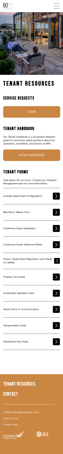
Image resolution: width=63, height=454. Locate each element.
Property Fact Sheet (14, 277)
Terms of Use (10, 418)
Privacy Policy (10, 424)
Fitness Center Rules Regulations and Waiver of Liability (27, 260)
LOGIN (31, 112)
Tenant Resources (19, 384)
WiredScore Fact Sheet (15, 341)
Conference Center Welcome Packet (22, 244)
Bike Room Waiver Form (16, 212)
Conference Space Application (19, 228)
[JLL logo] (45, 435)
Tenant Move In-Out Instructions (21, 309)
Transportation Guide (14, 325)
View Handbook (32, 155)
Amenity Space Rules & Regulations (22, 196)
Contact (10, 394)
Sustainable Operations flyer (18, 293)
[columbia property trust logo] (16, 435)
